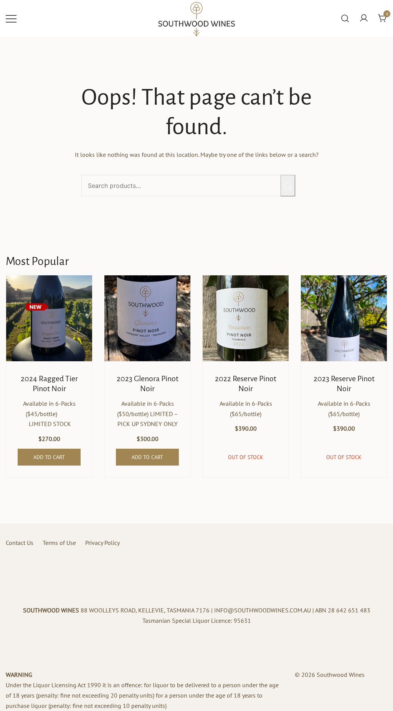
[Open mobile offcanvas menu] (11, 18)
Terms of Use (59, 542)
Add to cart (49, 457)
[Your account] (363, 18)
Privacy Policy (102, 542)
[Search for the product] (288, 185)
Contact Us (19, 542)
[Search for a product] (345, 18)
